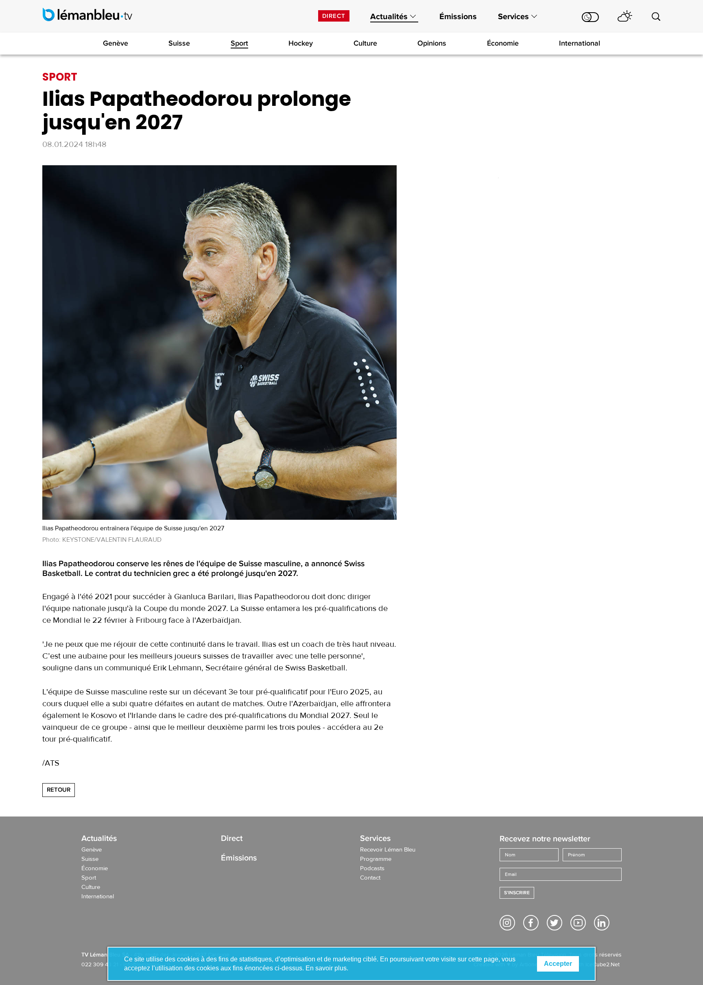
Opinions (431, 43)
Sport (239, 43)
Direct (333, 16)
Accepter (558, 963)
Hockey (300, 43)
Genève (115, 43)
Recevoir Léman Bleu (387, 850)
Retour (58, 789)
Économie (503, 43)
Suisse (179, 43)
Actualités (389, 17)
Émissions (458, 17)
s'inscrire (517, 893)
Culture (365, 43)
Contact (370, 878)
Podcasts (372, 868)
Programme (375, 859)
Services (513, 17)
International (579, 43)
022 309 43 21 (99, 964)
